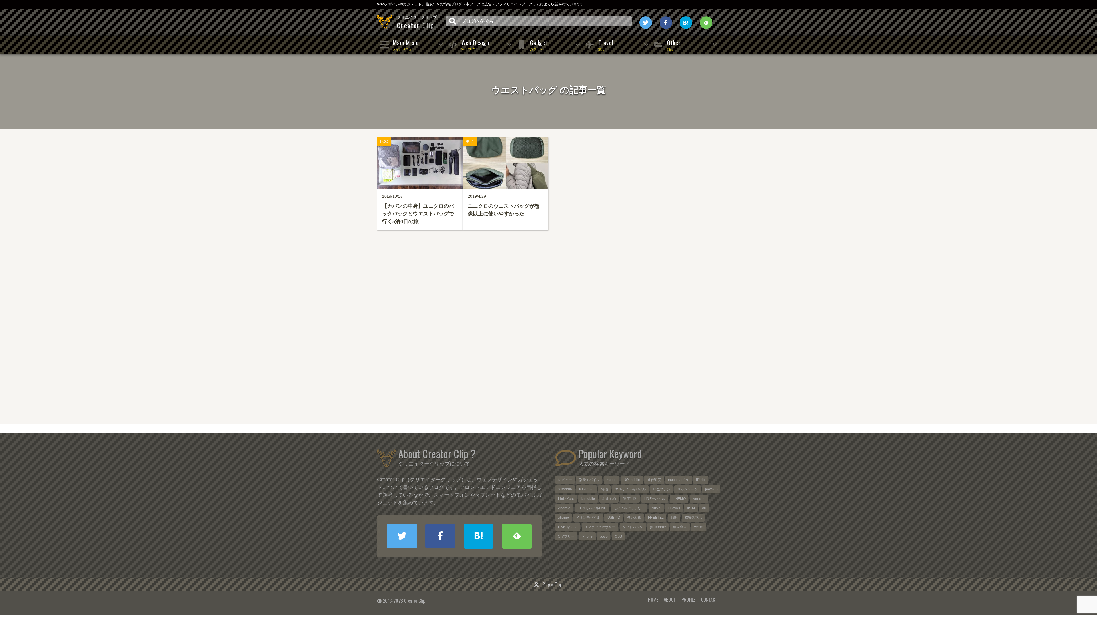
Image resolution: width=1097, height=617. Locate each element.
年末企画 (680, 527)
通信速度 (654, 480)
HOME (653, 599)
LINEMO (679, 499)
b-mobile (588, 499)
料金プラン (661, 489)
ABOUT (670, 599)
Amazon (699, 499)
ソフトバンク (632, 527)
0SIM (691, 508)
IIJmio (700, 480)
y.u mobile (658, 527)
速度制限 (630, 499)
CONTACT (709, 599)
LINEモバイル (654, 499)
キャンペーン (687, 489)
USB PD (613, 518)
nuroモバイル (678, 480)
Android (564, 508)
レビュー (565, 480)
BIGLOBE (586, 489)
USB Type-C (567, 527)
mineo (611, 480)
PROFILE (688, 599)
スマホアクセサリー (599, 527)
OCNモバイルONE (592, 508)
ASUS (698, 527)
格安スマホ (693, 518)
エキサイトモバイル (630, 489)
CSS (618, 536)
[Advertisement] (548, 338)
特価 (604, 489)
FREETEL (656, 518)
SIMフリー (566, 536)
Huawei (674, 508)
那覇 (674, 518)
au (704, 508)
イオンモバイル (588, 518)
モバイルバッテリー (629, 508)
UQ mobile (632, 480)
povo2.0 (711, 489)
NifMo (656, 508)
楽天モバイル (589, 480)
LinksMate (566, 499)
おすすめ (609, 499)
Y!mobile (565, 489)
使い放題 (634, 518)
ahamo (563, 518)
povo (604, 536)
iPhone (587, 536)
